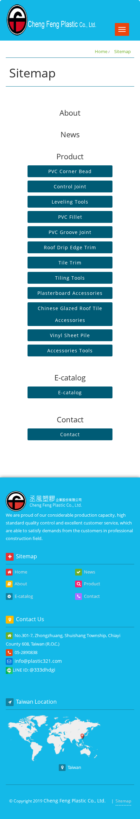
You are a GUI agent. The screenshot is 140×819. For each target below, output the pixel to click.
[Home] (52, 19)
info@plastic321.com (38, 661)
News (89, 572)
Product (91, 584)
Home (101, 51)
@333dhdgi (42, 669)
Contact (91, 596)
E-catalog (23, 596)
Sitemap (122, 51)
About (20, 584)
